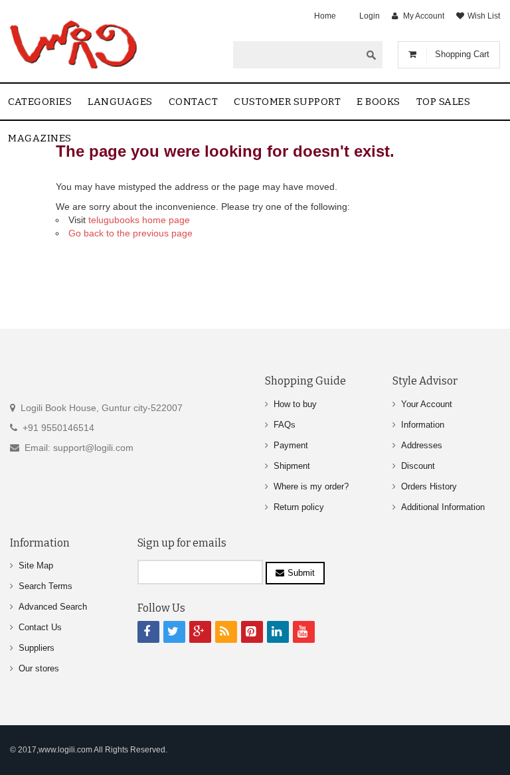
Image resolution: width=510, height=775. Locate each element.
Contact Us (40, 627)
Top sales (443, 102)
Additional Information (443, 507)
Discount (418, 466)
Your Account (426, 404)
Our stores (39, 668)
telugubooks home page (139, 220)
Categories (40, 102)
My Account (423, 16)
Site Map (36, 565)
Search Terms (45, 586)
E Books (378, 102)
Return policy (299, 507)
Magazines (40, 138)
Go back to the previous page (130, 233)
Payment (291, 445)
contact (193, 102)
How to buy (295, 404)
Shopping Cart (462, 54)
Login (369, 16)
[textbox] (296, 54)
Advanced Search (53, 607)
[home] (74, 44)
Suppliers (36, 648)
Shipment (292, 466)
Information (422, 425)
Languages (120, 102)
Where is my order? (311, 486)
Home (325, 16)
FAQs (285, 425)
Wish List (484, 16)
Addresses (421, 445)
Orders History (429, 486)
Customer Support (287, 102)
